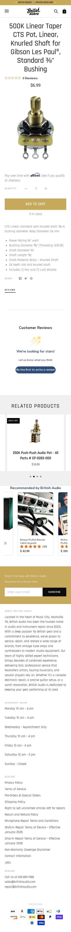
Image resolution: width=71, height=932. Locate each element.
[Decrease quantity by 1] (26, 188)
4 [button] (40, 476)
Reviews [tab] (10, 290)
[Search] (56, 11)
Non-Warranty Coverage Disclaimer (27, 850)
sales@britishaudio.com (20, 882)
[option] (35, 127)
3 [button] (37, 476)
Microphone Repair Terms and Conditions (31, 821)
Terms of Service (15, 789)
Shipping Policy (15, 802)
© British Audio (36, 904)
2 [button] (34, 476)
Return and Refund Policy (21, 815)
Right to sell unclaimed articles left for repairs (35, 808)
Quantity (10, 188)
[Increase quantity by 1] (45, 188)
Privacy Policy (14, 783)
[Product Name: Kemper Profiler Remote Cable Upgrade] (35, 524)
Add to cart (35, 204)
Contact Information (18, 856)
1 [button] (30, 476)
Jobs (8, 862)
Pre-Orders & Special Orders (23, 795)
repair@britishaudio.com (20, 887)
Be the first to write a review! (35, 370)
